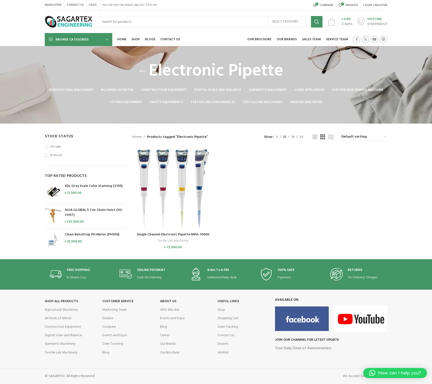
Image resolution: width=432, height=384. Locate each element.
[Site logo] (69, 22)
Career (165, 335)
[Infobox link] (372, 22)
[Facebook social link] (356, 39)
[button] (173, 193)
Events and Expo (114, 335)
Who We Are (169, 310)
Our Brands (168, 344)
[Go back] (142, 71)
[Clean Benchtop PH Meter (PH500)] (53, 240)
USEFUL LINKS (228, 301)
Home (137, 137)
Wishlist (223, 352)
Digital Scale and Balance (63, 335)
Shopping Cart (228, 318)
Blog (105, 352)
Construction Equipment (63, 327)
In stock (56, 155)
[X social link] (365, 39)
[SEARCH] (316, 22)
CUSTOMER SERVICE (118, 301)
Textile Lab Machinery (173, 241)
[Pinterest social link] (383, 39)
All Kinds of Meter (58, 318)
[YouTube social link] (374, 39)
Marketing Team (114, 310)
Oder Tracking (112, 344)
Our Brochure (170, 352)
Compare (109, 327)
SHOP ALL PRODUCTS (61, 301)
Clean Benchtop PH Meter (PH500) (92, 234)
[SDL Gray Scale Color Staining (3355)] (53, 192)
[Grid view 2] (314, 137)
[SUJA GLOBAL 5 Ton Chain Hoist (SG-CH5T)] (53, 216)
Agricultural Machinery (61, 310)
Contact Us (226, 335)
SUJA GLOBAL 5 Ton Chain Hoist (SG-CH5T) (94, 212)
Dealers (107, 318)
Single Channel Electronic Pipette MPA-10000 (173, 234)
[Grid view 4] (331, 137)
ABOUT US (168, 301)
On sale (55, 146)
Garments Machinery (60, 344)
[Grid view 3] (322, 137)
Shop (221, 310)
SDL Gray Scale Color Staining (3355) (93, 186)
